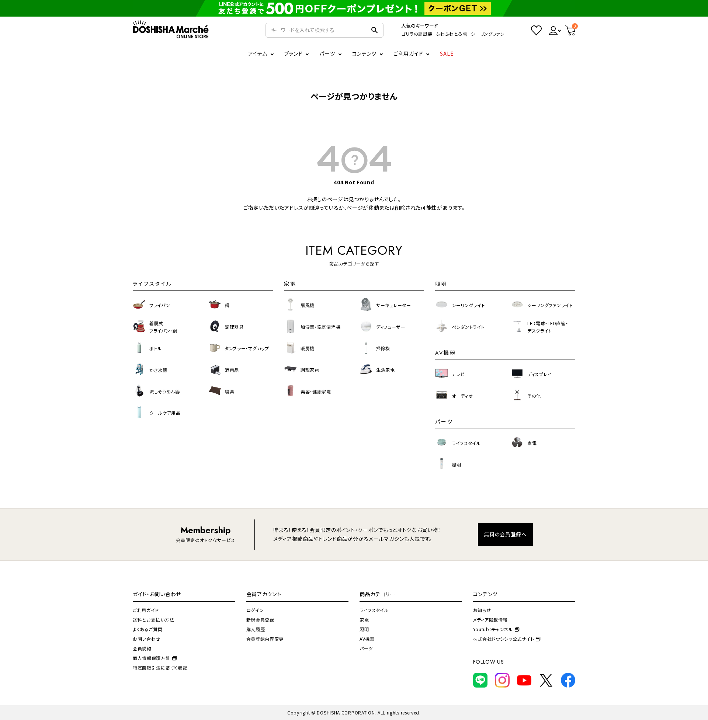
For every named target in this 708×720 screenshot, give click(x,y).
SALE (447, 53)
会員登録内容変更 (265, 639)
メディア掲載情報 (490, 619)
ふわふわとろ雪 (451, 34)
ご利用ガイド (408, 53)
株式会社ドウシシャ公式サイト (503, 639)
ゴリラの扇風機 (416, 34)
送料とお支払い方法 (153, 619)
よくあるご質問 (148, 629)
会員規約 (142, 648)
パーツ (366, 648)
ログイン (255, 610)
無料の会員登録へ (505, 534)
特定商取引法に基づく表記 (160, 667)
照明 (364, 629)
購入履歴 (255, 629)
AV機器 (367, 639)
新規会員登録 (260, 619)
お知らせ (482, 610)
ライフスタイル (374, 610)
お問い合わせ (146, 639)
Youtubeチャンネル (493, 629)
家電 (364, 619)
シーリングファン (488, 34)
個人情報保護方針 (151, 658)
